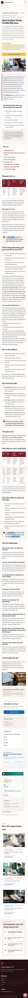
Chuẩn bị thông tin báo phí (14, 54)
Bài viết (8, 7)
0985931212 (9, 95)
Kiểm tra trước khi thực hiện (11, 166)
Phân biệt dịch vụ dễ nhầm (11, 164)
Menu (25, 2)
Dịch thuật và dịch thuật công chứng (14, 734)
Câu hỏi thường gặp (9, 169)
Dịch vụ (14, 737)
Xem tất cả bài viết (6, 811)
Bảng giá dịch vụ (9, 150)
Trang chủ (3, 7)
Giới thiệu (14, 742)
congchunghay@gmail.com (6, 991)
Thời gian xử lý (8, 162)
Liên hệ (14, 745)
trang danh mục (15, 536)
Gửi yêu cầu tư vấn (14, 712)
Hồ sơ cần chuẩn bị (9, 157)
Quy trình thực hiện (9, 159)
